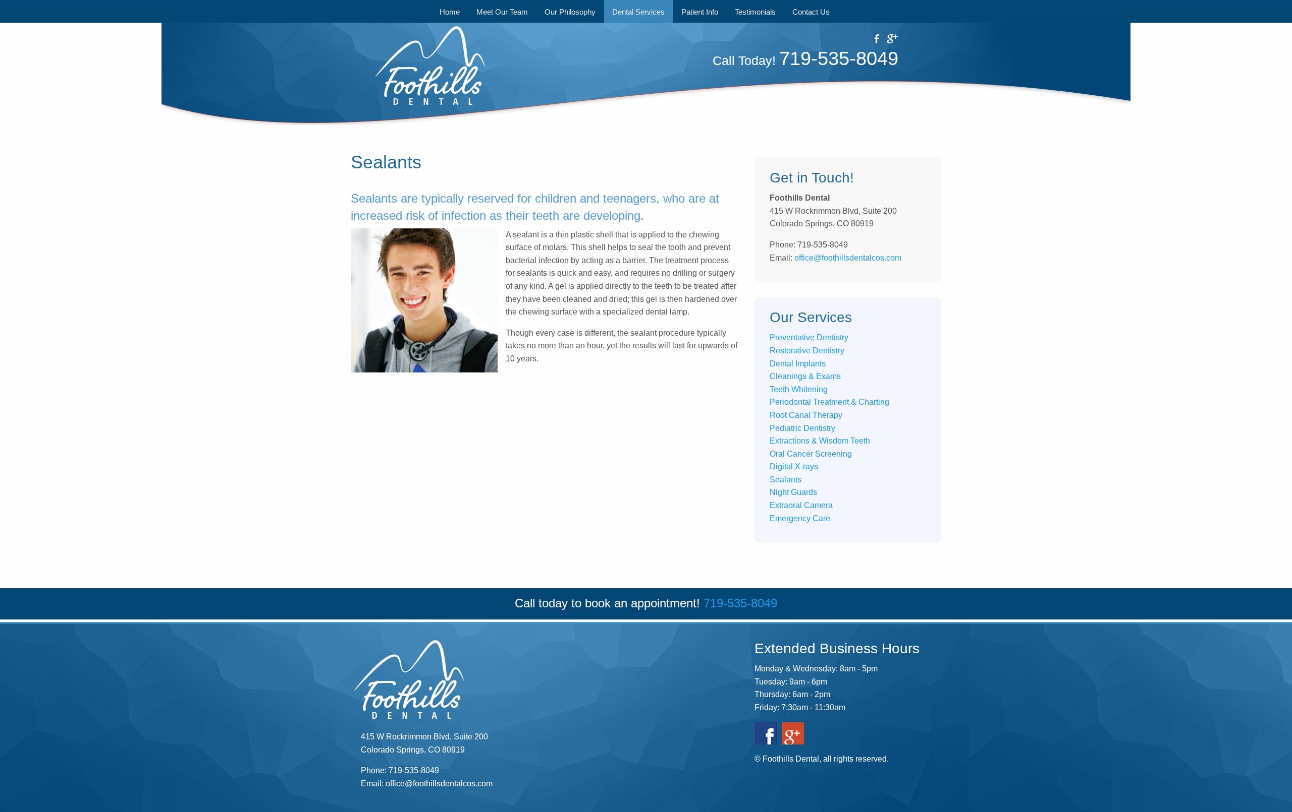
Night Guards (793, 492)
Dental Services (638, 12)
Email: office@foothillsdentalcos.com (427, 783)
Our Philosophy (570, 12)
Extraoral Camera (801, 505)
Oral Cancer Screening (811, 454)
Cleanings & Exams (805, 376)
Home (450, 12)
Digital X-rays (794, 466)
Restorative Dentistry (807, 350)
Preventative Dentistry (809, 337)
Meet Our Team (502, 12)
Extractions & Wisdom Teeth (820, 440)
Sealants (785, 479)
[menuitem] (450, 11)
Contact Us (811, 12)
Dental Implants (798, 363)
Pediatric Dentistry (802, 428)
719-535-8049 (838, 58)
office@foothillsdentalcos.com (847, 258)
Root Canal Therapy (806, 415)
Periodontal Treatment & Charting (829, 402)
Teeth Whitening (799, 389)
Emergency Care (800, 518)
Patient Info (699, 12)
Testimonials (755, 12)
